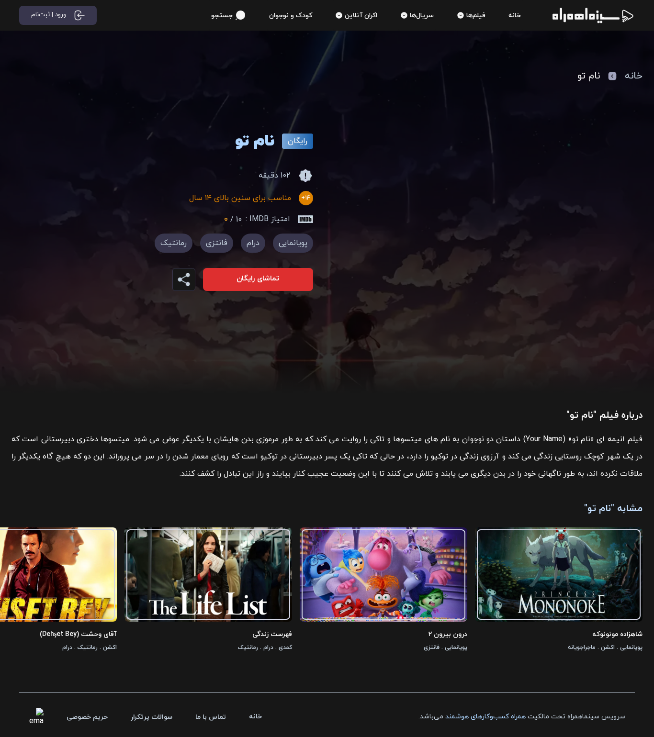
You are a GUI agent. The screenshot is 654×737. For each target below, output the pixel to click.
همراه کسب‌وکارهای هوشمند (485, 716)
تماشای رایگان (258, 279)
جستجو (222, 15)
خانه (634, 76)
